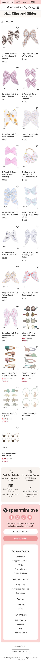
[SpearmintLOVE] (7, 2)
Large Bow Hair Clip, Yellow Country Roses (10, 295)
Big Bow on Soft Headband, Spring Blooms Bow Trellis (29, 174)
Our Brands (20, 593)
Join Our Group (20, 633)
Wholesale (20, 585)
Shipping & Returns (20, 561)
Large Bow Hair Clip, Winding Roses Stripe (10, 335)
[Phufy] (25, 2)
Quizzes (20, 624)
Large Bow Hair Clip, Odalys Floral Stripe (10, 213)
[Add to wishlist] (17, 28)
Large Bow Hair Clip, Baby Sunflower (10, 135)
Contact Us (20, 557)
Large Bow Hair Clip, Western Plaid (30, 55)
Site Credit (21, 660)
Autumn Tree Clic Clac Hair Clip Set (9, 374)
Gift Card (20, 604)
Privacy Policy (20, 569)
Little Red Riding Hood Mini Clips (28, 334)
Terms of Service (20, 573)
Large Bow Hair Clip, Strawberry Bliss (30, 294)
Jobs (20, 609)
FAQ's (20, 565)
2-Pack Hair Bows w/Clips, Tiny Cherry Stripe (30, 214)
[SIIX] (18, 2)
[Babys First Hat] (32, 2)
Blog (20, 628)
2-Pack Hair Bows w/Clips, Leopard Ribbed (9, 56)
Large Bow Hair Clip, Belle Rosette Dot (10, 253)
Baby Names (20, 620)
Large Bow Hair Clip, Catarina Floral (30, 135)
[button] (26, 7)
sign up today (20, 538)
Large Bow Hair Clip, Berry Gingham (10, 95)
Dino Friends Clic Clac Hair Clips (28, 374)
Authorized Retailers (20, 589)
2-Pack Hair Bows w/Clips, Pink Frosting (9, 174)
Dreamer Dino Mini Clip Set (9, 414)
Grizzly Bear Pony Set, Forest (9, 454)
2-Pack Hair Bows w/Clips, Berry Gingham (29, 96)
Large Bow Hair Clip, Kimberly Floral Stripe (30, 254)
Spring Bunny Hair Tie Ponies (29, 414)
